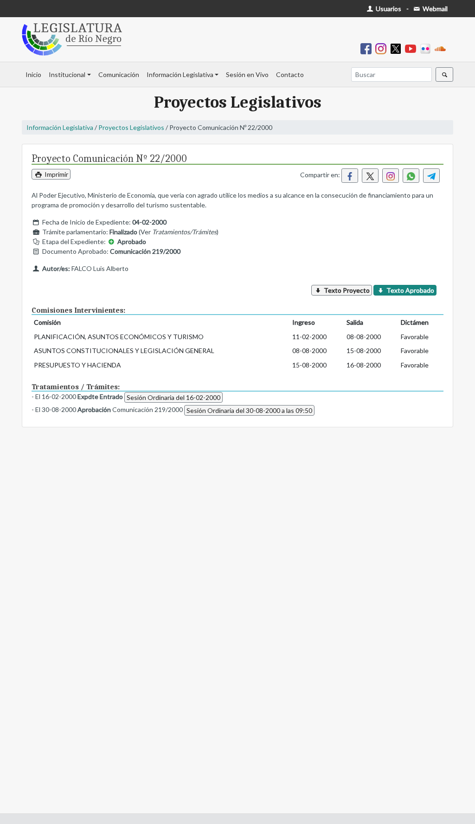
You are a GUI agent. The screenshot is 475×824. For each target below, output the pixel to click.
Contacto (290, 74)
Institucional (67, 74)
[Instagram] (382, 48)
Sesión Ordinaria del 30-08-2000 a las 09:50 (249, 410)
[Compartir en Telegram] (431, 175)
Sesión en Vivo (247, 74)
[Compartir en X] (370, 175)
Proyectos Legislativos (131, 127)
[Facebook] (367, 48)
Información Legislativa (180, 74)
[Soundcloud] (442, 48)
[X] (397, 48)
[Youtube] (412, 48)
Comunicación (118, 74)
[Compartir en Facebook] (349, 175)
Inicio (33, 74)
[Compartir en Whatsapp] (411, 175)
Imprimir (55, 174)
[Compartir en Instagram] (390, 175)
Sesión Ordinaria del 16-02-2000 (173, 397)
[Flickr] (427, 48)
